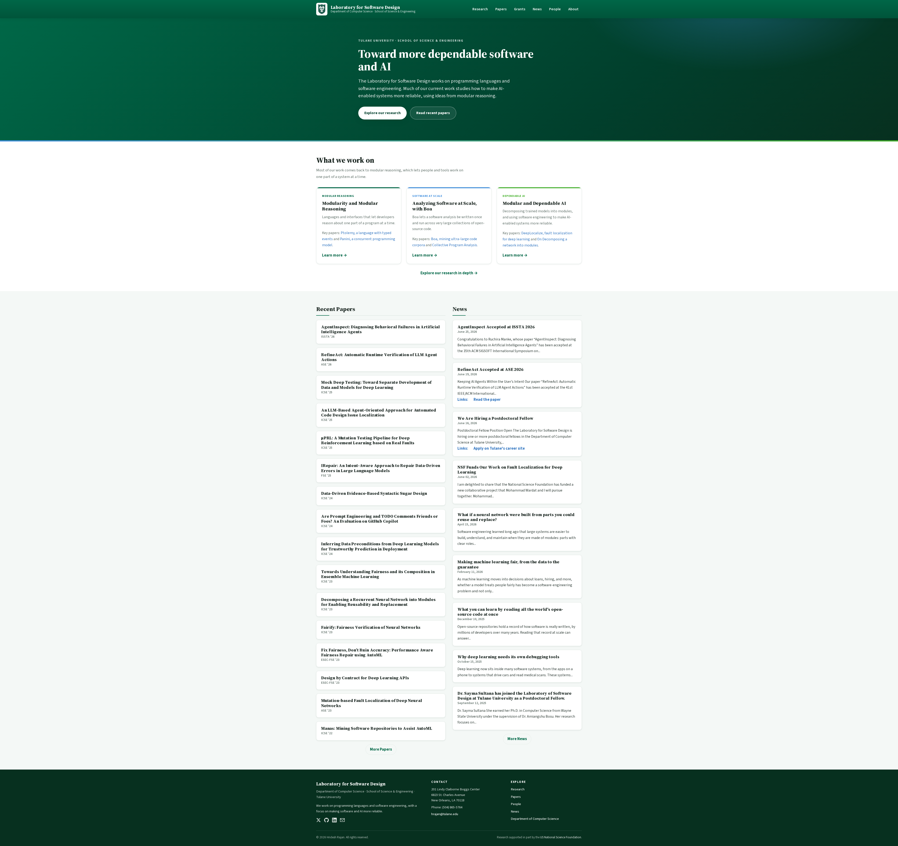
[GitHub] (326, 820)
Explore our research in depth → (449, 273)
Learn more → (334, 255)
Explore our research (382, 113)
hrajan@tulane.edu (444, 814)
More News (517, 739)
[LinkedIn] (334, 820)
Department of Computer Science (535, 818)
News (537, 9)
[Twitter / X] (318, 820)
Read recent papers (433, 113)
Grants (519, 9)
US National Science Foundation (560, 837)
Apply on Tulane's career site (499, 448)
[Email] (342, 820)
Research (480, 9)
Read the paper (487, 399)
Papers (501, 9)
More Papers (381, 749)
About (573, 9)
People (555, 9)
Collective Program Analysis (454, 245)
